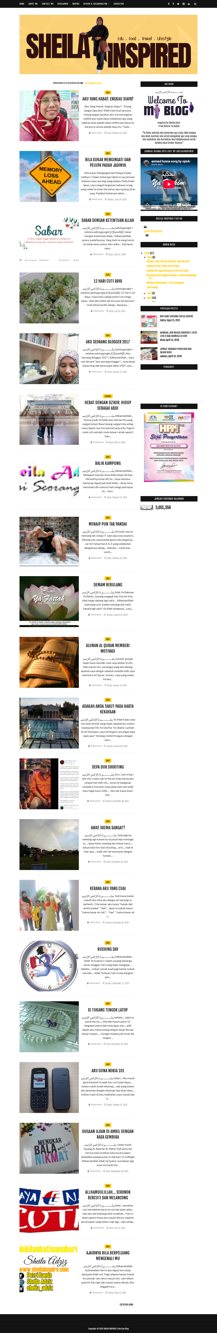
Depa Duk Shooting (108, 767)
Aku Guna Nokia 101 (108, 1070)
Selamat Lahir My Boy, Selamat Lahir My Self (167, 261)
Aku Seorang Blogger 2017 (108, 341)
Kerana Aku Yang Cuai (108, 888)
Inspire (76, 4)
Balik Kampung (108, 463)
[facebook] (169, 4)
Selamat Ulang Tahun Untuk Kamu (162, 265)
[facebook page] (173, 4)
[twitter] (178, 4)
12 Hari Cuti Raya (108, 281)
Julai (149, 293)
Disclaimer (63, 4)
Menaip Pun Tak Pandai (108, 524)
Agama (108, 396)
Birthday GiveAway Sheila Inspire (176, 316)
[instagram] (183, 4)
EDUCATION (119, 4)
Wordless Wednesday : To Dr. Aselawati (165, 282)
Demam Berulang (108, 584)
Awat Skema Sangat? (108, 827)
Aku (108, 92)
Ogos (149, 257)
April (149, 297)
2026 (147, 253)
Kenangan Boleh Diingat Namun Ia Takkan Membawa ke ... (171, 277)
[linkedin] (189, 4)
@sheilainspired (153, 231)
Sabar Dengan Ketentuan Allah (108, 220)
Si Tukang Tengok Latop (108, 1010)
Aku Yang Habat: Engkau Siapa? (107, 98)
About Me (33, 4)
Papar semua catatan (93, 83)
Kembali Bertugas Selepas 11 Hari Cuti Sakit (167, 270)
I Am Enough (152, 287)
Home (21, 4)
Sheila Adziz (96, 132)
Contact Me (48, 4)
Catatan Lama (126, 1304)
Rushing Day (107, 949)
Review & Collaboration (95, 4)
